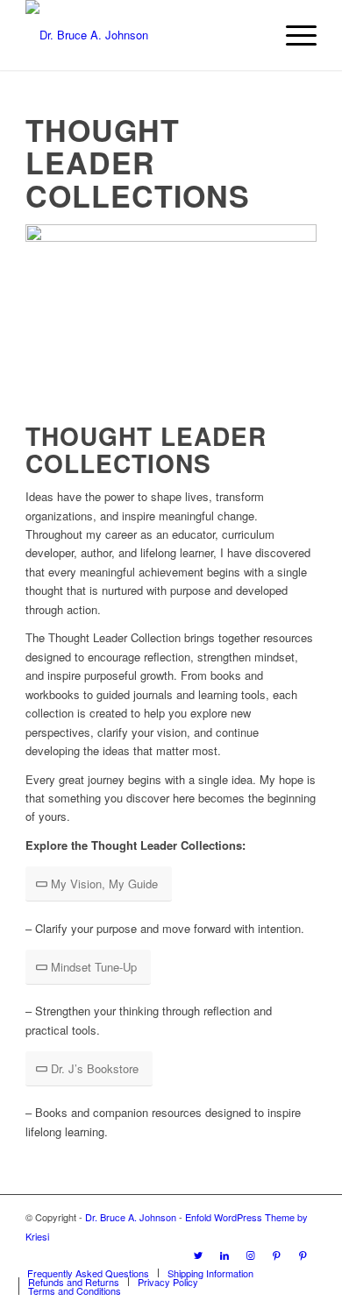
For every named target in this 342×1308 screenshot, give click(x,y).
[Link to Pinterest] (277, 1254)
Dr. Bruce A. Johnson (130, 1217)
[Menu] (292, 35)
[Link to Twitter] (198, 1254)
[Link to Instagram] (251, 1254)
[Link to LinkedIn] (224, 1254)
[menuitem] (88, 1273)
